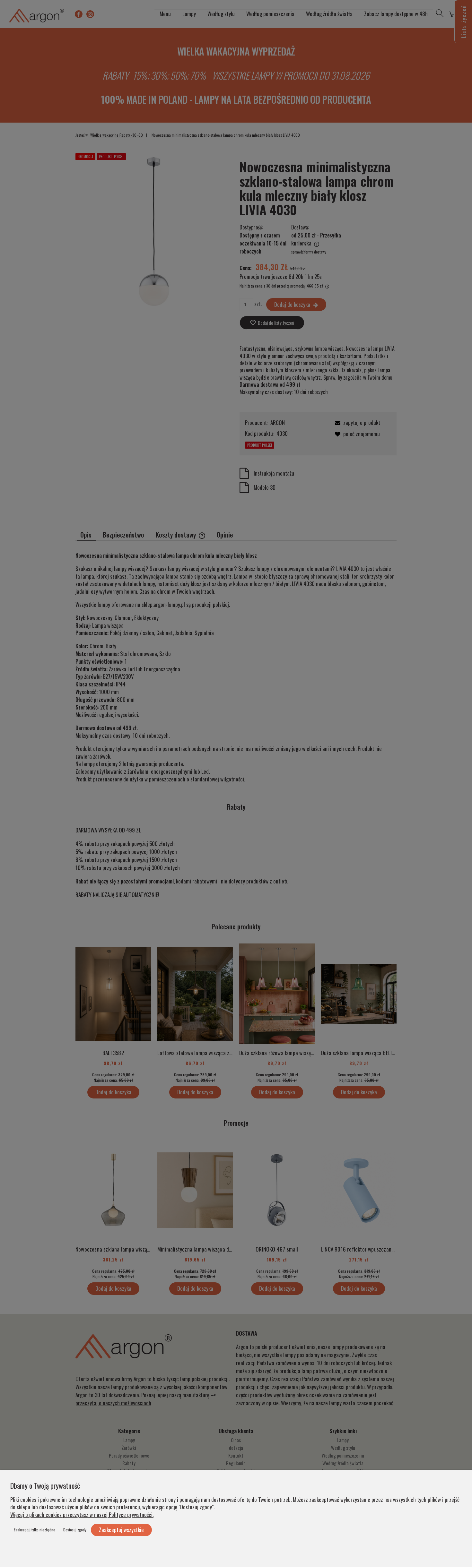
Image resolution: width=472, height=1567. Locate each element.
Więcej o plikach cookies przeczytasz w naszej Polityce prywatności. (81, 1515)
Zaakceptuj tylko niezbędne (34, 1529)
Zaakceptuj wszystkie (121, 1530)
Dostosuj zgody (74, 1529)
